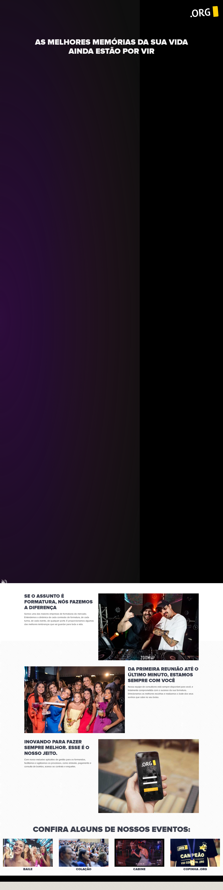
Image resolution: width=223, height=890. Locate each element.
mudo (4, 582)
